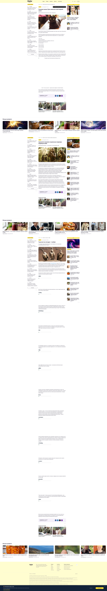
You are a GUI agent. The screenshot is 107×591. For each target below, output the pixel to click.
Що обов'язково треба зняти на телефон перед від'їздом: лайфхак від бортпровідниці (32, 166)
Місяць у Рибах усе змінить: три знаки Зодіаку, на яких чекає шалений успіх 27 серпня (31, 8)
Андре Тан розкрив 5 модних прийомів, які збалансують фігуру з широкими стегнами (32, 176)
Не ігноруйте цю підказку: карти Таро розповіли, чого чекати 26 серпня (32, 180)
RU (77, 573)
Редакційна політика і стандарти (68, 565)
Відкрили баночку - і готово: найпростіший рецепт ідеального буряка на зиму (67, 131)
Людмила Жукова (5, 132)
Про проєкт (58, 565)
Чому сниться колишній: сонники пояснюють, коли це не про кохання (32, 28)
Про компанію (59, 569)
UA (74, 1)
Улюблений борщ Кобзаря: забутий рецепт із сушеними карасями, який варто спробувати (32, 284)
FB (55, 520)
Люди (43, 1)
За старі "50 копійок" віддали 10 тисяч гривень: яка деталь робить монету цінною (32, 251)
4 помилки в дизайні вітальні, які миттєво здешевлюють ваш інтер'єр (32, 37)
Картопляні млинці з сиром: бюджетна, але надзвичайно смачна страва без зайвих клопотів (31, 171)
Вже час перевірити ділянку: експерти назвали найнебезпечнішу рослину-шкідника (31, 151)
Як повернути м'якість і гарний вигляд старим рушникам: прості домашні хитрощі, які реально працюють (32, 256)
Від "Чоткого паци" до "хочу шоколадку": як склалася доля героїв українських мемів (31, 23)
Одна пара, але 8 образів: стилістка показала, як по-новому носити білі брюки (32, 46)
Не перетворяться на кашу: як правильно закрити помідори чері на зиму (32, 261)
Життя (41, 4)
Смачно (55, 1)
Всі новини (32, 54)
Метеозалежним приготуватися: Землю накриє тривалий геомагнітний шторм (13, 131)
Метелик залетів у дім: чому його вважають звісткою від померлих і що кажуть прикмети (32, 270)
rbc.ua (78, 1)
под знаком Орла (53, 263)
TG (57, 520)
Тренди (47, 1)
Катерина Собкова (83, 233)
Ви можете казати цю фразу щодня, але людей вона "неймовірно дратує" (31, 280)
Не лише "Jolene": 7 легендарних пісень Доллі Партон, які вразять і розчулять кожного (32, 185)
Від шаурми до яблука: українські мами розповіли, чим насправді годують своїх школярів (32, 13)
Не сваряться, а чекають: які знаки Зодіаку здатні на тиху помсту (74, 23)
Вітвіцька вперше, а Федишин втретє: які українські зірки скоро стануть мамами (32, 42)
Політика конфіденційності (67, 569)
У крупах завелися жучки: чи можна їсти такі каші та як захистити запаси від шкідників (31, 51)
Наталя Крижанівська (31, 131)
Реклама (58, 570)
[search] (72, 1)
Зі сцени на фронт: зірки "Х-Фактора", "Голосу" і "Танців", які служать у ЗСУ (32, 246)
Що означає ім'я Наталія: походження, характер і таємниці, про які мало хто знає (32, 32)
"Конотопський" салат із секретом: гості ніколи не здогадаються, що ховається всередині (31, 18)
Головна (39, 4)
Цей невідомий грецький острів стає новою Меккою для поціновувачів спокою (32, 266)
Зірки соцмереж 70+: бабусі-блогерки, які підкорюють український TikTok (31, 275)
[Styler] (29, 1)
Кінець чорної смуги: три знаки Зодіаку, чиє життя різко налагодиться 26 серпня (31, 242)
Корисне (51, 1)
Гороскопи (60, 1)
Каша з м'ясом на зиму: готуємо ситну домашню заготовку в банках (41, 130)
